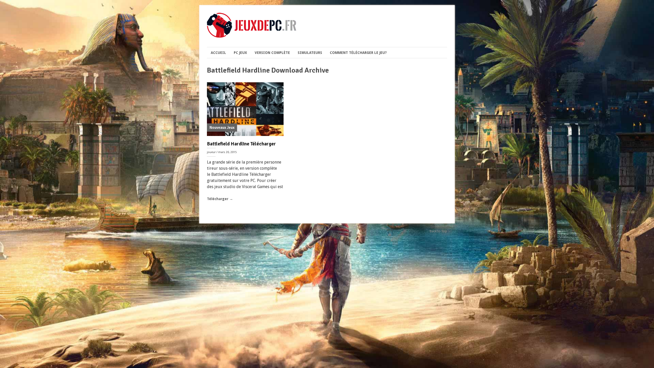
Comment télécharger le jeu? (358, 53)
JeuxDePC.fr (213, 231)
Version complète (272, 53)
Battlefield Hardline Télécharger (241, 144)
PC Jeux (240, 53)
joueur (211, 152)
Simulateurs (310, 53)
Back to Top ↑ (440, 231)
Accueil (218, 53)
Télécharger (220, 199)
